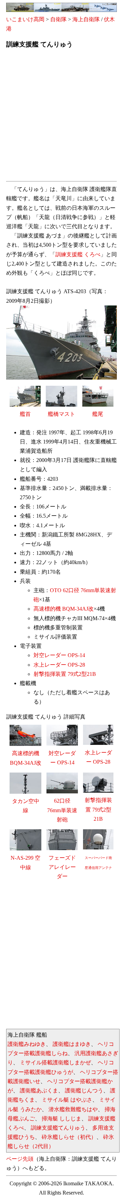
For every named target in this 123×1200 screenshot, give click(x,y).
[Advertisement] (61, 116)
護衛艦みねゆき (27, 1044)
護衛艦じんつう (84, 1090)
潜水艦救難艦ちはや (73, 1109)
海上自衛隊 (86, 19)
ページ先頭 (19, 1159)
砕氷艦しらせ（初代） (69, 1137)
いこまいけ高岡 (25, 19)
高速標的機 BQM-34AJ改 (63, 609)
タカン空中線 (25, 805)
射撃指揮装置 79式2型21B (64, 674)
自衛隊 (58, 19)
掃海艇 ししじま (61, 1118)
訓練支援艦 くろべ (77, 254)
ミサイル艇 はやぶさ (67, 1100)
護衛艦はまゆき (72, 1044)
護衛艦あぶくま (39, 1090)
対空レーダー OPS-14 (59, 655)
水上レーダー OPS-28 (59, 665)
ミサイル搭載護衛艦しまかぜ (55, 1062)
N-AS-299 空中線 (25, 862)
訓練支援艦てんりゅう (58, 1128)
